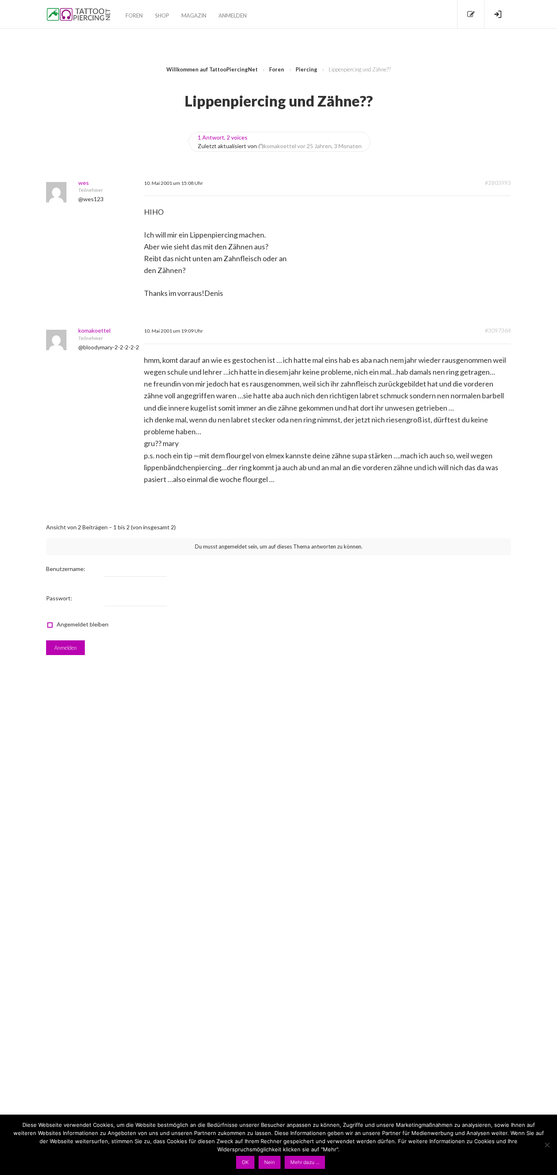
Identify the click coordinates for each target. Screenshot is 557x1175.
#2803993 (498, 182)
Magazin (193, 15)
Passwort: (59, 598)
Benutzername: (65, 568)
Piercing (306, 69)
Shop (162, 15)
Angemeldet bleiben (82, 624)
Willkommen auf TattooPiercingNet (212, 69)
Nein (269, 1162)
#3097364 (498, 330)
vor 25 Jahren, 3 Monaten (329, 145)
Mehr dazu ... (304, 1162)
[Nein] (547, 1145)
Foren (134, 15)
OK (245, 1162)
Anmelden (233, 15)
